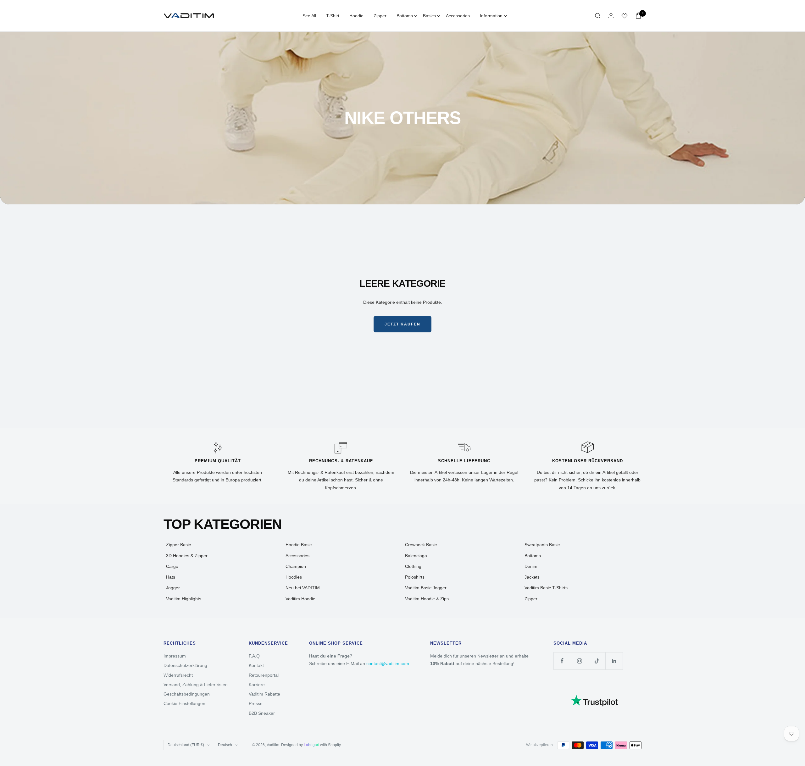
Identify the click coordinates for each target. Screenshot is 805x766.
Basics (429, 15)
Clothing (413, 566)
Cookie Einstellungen (184, 703)
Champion (296, 566)
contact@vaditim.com (387, 663)
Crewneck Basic (421, 544)
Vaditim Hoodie (300, 598)
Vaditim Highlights (183, 598)
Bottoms (405, 15)
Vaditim (273, 745)
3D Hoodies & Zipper (187, 555)
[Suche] (598, 16)
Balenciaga (416, 555)
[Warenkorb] (638, 16)
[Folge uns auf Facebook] (562, 660)
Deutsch (225, 745)
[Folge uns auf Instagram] (579, 660)
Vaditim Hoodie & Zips (427, 598)
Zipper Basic (178, 544)
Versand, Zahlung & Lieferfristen (196, 684)
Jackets (532, 577)
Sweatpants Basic (542, 544)
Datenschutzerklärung (185, 665)
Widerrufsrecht (178, 675)
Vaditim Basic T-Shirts (546, 587)
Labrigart (311, 745)
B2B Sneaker (262, 713)
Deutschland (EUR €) (186, 745)
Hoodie (356, 15)
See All (309, 15)
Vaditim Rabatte (264, 694)
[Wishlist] (624, 16)
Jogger (173, 587)
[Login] (611, 15)
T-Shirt (332, 15)
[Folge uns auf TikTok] (596, 660)
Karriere (257, 684)
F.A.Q (254, 655)
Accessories (458, 15)
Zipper (380, 15)
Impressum (175, 655)
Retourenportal (264, 675)
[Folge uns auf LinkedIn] (614, 660)
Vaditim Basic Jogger (426, 587)
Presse (256, 703)
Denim (531, 566)
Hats (170, 577)
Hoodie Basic (299, 544)
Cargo (172, 566)
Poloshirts (415, 577)
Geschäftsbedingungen (187, 694)
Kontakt (256, 665)
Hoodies (294, 577)
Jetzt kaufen (402, 324)
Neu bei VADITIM (303, 587)
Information (491, 15)
